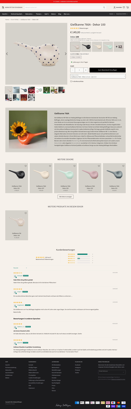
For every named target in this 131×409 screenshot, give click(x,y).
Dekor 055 (90, 188)
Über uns (66, 14)
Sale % (47, 14)
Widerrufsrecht (33, 370)
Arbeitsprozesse (56, 375)
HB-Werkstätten (56, 365)
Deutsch (111, 14)
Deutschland (121, 14)
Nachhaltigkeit (56, 383)
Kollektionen (8, 375)
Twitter (77, 373)
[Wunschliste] (124, 7)
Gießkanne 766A (25, 19)
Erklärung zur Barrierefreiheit (37, 380)
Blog (59, 14)
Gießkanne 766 (16, 233)
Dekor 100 (17, 235)
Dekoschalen (58, 143)
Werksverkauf (55, 367)
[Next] (65, 54)
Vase (113, 138)
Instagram (78, 367)
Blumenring (75, 141)
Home (7, 19)
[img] (17, 273)
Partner (54, 391)
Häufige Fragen (33, 367)
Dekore (53, 14)
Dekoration (29, 14)
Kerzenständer (76, 143)
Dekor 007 (41, 188)
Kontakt (31, 365)
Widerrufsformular (34, 373)
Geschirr (5, 14)
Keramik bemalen (56, 373)
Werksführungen (56, 370)
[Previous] (7, 54)
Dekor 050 (65, 188)
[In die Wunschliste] (26, 166)
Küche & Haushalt (16, 14)
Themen (38, 14)
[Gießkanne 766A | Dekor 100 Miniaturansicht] (8, 90)
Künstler (54, 378)
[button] (74, 28)
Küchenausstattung (10, 367)
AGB (30, 385)
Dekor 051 (114, 188)
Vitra (53, 388)
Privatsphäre (32, 375)
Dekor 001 (17, 188)
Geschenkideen (9, 373)
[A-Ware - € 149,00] (76, 59)
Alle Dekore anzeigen (65, 197)
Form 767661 (15, 19)
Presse (53, 385)
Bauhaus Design (56, 380)
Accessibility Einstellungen (36, 383)
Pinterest (77, 370)
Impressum (32, 388)
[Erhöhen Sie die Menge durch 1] (86, 70)
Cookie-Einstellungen (34, 378)
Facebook (77, 365)
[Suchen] (104, 7)
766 (108, 132)
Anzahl (72, 66)
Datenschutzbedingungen (118, 379)
